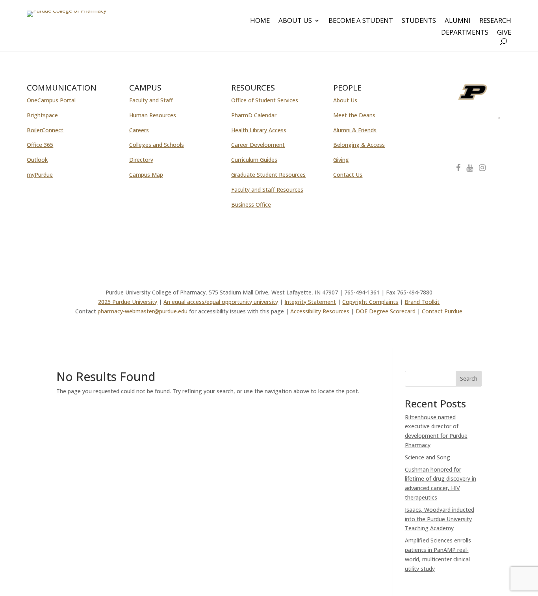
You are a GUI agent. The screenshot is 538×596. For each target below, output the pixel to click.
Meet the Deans (354, 115)
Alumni (458, 21)
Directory (141, 159)
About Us (295, 21)
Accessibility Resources (319, 311)
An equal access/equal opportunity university (220, 301)
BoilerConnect (45, 130)
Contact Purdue (442, 311)
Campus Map (146, 174)
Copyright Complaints (370, 301)
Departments (464, 33)
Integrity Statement (310, 301)
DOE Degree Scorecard (386, 311)
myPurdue (40, 174)
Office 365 (40, 144)
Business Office (251, 204)
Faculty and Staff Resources (267, 189)
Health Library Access (258, 130)
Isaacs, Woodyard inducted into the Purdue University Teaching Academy (439, 519)
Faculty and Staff (151, 100)
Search (468, 378)
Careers (139, 130)
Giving (341, 159)
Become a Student (360, 21)
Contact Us (347, 174)
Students (419, 21)
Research (495, 21)
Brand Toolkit (422, 301)
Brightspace (42, 115)
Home (260, 21)
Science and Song (427, 457)
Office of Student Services (264, 100)
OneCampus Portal (51, 100)
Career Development (258, 144)
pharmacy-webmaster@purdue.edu (142, 311)
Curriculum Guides (254, 159)
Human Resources (152, 115)
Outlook (37, 159)
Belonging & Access (359, 144)
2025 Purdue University (127, 301)
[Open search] (503, 41)
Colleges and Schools (156, 144)
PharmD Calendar (253, 115)
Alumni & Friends (355, 130)
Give (504, 33)
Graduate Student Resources (268, 174)
